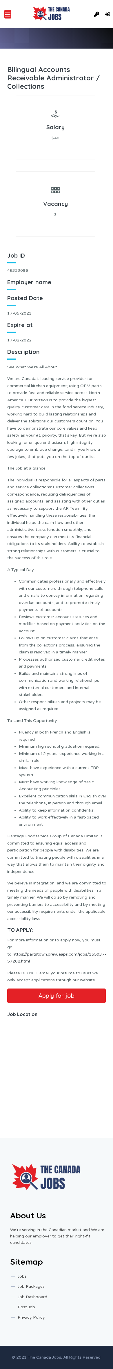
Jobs (22, 1276)
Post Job (26, 1307)
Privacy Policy (31, 1317)
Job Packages (31, 1286)
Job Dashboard (32, 1296)
